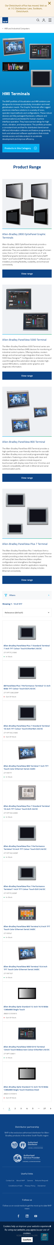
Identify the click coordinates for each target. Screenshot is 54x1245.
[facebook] (18, 1216)
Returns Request (41, 1180)
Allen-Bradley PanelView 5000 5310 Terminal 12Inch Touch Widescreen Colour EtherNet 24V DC (27, 1048)
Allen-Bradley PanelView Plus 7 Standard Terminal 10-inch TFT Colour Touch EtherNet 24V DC (27, 727)
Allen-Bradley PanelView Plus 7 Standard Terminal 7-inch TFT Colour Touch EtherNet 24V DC (27, 647)
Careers (30, 1180)
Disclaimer (42, 1185)
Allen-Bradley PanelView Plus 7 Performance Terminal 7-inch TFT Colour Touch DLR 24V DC (24, 888)
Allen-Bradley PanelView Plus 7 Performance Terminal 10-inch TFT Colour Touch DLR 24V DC (25, 848)
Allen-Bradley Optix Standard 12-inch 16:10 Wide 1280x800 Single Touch (26, 1008)
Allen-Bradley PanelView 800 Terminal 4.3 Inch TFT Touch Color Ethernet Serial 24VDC (27, 928)
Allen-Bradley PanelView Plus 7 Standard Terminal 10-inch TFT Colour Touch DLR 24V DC (27, 807)
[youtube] (35, 1216)
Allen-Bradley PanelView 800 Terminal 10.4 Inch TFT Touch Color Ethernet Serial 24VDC (25, 968)
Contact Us (10, 1180)
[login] (44, 20)
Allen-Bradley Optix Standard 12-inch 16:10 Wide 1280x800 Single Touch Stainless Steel (26, 1088)
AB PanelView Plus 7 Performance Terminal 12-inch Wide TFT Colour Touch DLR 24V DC (27, 687)
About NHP (20, 1180)
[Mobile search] (38, 20)
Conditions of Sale (15, 1185)
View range (27, 273)
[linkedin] (27, 1216)
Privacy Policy (30, 1185)
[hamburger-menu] (49, 20)
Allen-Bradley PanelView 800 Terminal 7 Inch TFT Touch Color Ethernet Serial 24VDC (26, 767)
